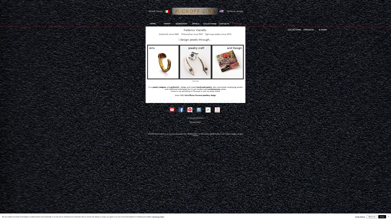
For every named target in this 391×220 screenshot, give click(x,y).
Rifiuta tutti (371, 217)
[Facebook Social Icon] (181, 109)
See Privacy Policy (158, 217)
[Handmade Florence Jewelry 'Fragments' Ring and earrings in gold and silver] (195, 62)
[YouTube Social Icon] (172, 109)
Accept (382, 217)
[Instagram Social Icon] (199, 109)
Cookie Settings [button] (360, 217)
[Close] (388, 216)
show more (195, 81)
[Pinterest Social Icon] (190, 109)
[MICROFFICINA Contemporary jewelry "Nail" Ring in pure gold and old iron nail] (163, 62)
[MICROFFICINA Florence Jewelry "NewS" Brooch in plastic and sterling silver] (228, 62)
